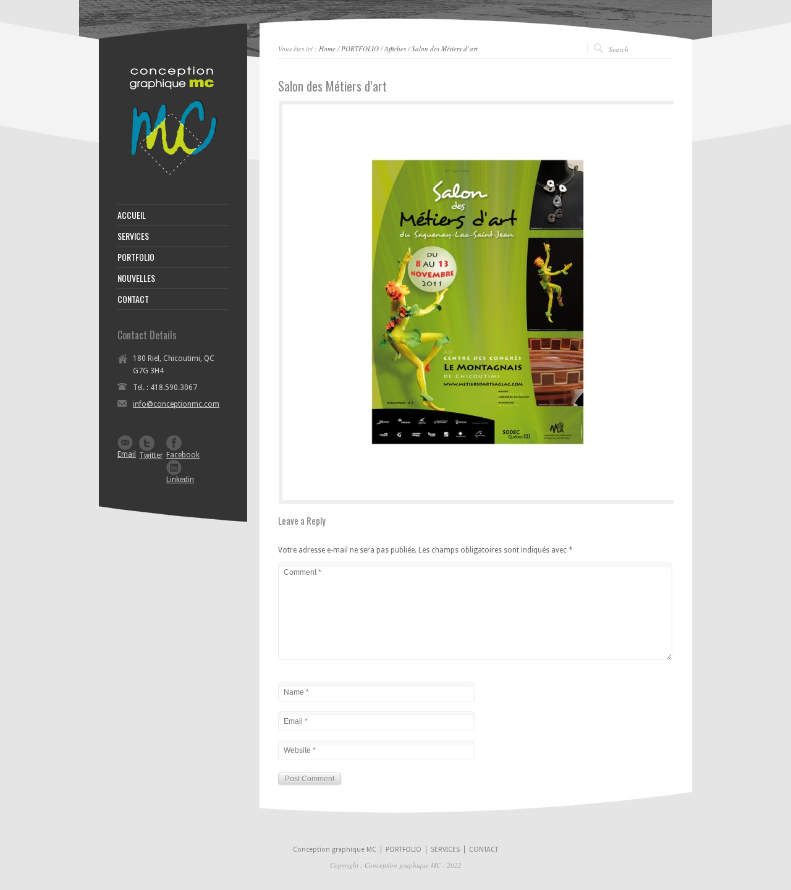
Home (327, 48)
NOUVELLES (136, 278)
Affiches (395, 48)
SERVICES (133, 236)
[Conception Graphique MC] (173, 173)
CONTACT (133, 299)
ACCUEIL (131, 215)
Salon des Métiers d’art (445, 48)
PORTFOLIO (360, 48)
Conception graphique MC (334, 850)
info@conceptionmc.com (176, 404)
